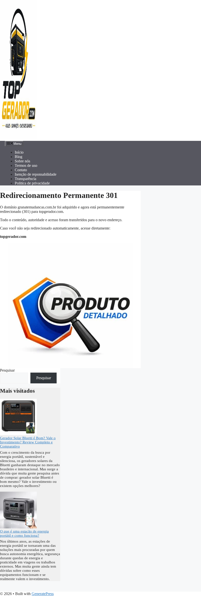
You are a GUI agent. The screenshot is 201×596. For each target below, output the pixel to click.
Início (19, 152)
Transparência (25, 179)
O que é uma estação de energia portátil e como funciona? (24, 533)
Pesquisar (7, 370)
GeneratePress (43, 594)
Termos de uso (26, 165)
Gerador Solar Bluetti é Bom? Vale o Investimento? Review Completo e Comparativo (28, 442)
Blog (18, 157)
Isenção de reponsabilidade (35, 174)
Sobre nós (22, 161)
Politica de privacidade (32, 183)
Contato (21, 170)
